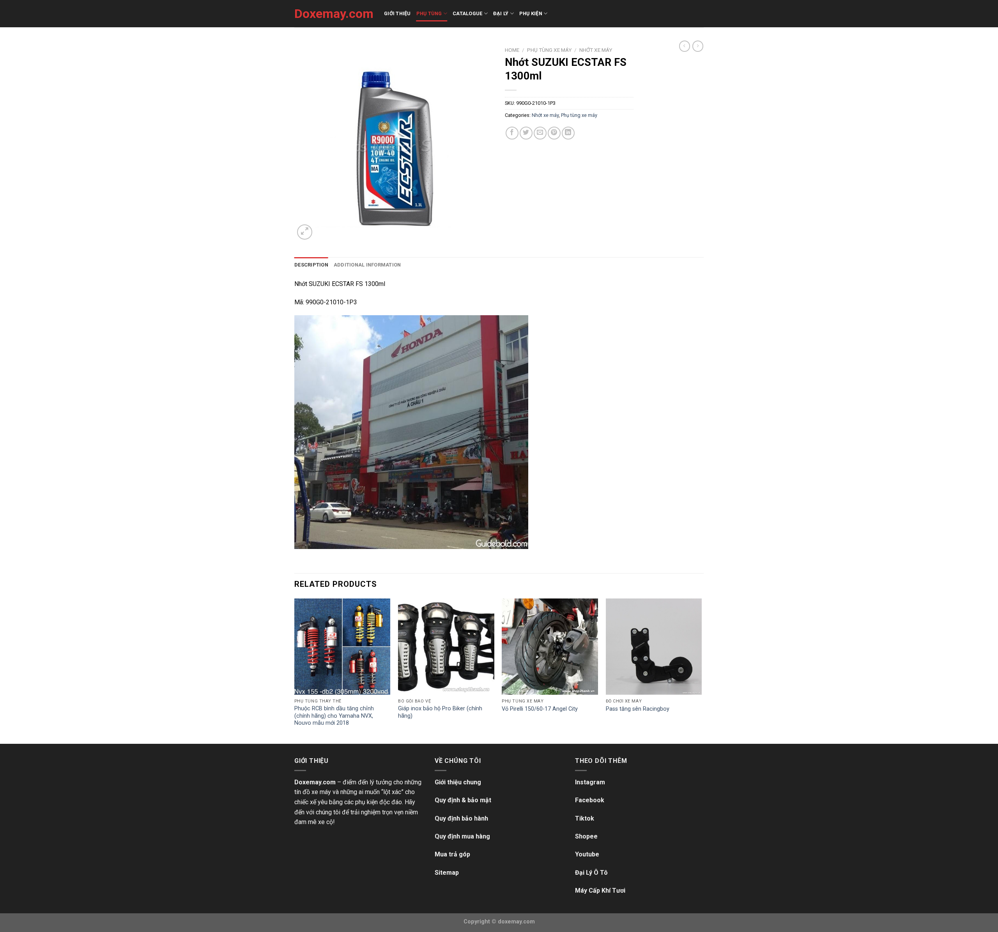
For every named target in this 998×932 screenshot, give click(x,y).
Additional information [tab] (367, 265)
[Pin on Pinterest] (554, 133)
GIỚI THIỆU (397, 13)
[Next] (701, 670)
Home (512, 50)
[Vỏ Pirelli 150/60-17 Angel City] (550, 646)
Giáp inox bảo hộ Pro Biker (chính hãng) (440, 712)
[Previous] (295, 670)
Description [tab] (311, 265)
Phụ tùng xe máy (549, 50)
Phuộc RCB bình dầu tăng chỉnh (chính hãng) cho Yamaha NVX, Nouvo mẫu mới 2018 (334, 715)
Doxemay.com (333, 13)
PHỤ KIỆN (530, 13)
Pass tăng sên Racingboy (637, 709)
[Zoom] (304, 232)
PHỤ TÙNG (429, 13)
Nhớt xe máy (595, 50)
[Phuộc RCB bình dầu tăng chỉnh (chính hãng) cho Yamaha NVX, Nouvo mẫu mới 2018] (342, 646)
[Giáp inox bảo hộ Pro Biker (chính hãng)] (446, 646)
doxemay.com (516, 921)
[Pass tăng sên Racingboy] (654, 646)
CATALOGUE (467, 13)
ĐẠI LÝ (501, 13)
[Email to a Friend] (540, 133)
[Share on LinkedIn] (568, 133)
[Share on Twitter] (526, 133)
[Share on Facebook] (512, 133)
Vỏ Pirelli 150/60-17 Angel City (540, 709)
